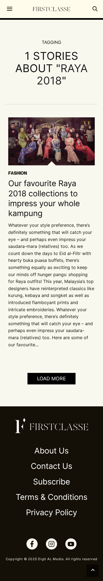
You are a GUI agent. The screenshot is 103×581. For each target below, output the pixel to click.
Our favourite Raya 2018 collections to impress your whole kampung (44, 198)
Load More (51, 378)
